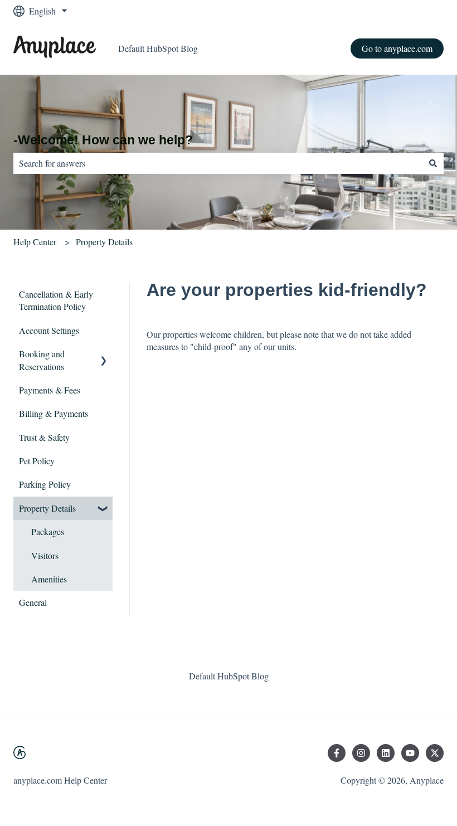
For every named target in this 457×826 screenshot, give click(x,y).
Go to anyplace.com (397, 48)
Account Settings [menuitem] (49, 330)
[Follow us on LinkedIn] (386, 753)
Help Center (34, 241)
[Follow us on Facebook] (337, 753)
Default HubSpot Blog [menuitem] (229, 676)
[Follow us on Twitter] (435, 753)
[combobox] (217, 163)
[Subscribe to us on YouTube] (410, 753)
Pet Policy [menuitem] (37, 461)
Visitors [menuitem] (45, 555)
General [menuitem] (33, 602)
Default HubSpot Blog (158, 48)
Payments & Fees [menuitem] (49, 390)
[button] (104, 354)
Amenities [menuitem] (49, 579)
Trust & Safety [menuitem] (44, 437)
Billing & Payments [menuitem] (53, 413)
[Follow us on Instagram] (361, 753)
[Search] (433, 163)
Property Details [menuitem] (47, 508)
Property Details (104, 241)
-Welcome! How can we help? (103, 140)
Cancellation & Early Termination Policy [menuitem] (56, 300)
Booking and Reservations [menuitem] (42, 360)
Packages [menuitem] (47, 531)
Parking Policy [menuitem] (45, 484)
